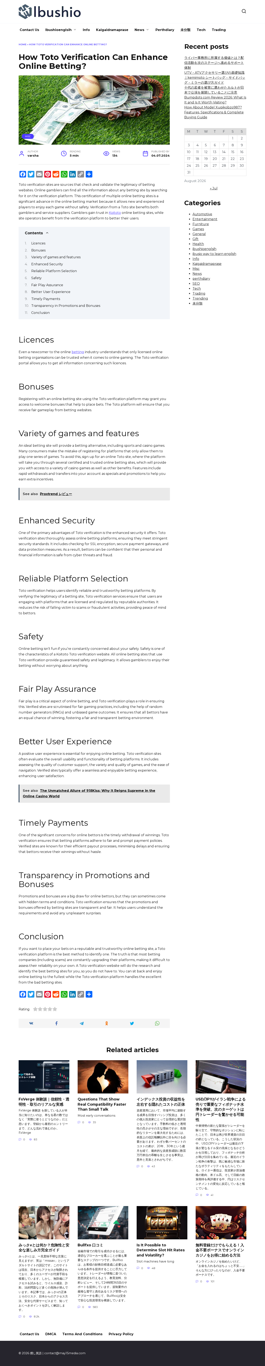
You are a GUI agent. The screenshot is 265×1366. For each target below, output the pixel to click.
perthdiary (201, 279)
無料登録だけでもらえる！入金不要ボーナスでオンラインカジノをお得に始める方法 (220, 1250)
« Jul (214, 188)
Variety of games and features (56, 257)
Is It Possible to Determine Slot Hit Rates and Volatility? (161, 1250)
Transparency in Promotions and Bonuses (65, 306)
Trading (219, 30)
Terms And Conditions (82, 1334)
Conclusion (40, 313)
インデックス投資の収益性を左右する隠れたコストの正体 (161, 1101)
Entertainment (205, 219)
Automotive (202, 214)
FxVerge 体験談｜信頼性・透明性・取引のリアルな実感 (44, 1101)
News (139, 30)
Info (86, 30)
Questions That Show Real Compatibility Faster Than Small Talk (102, 1104)
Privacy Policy (121, 1334)
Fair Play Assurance (47, 285)
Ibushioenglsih (58, 30)
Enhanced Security (47, 264)
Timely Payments (45, 299)
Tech (201, 30)
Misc (28, 136)
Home (22, 44)
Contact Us (29, 30)
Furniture (201, 224)
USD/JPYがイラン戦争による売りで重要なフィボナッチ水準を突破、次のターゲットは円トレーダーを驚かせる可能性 (221, 1109)
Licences (38, 243)
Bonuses (38, 250)
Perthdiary (164, 30)
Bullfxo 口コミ (90, 1245)
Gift (196, 239)
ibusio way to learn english (214, 254)
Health (198, 244)
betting (78, 352)
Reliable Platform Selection (54, 271)
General (199, 234)
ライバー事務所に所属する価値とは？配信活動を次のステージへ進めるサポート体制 (214, 63)
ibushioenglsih (204, 249)
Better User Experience (50, 292)
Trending (200, 298)
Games (198, 229)
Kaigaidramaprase (112, 30)
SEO (196, 284)
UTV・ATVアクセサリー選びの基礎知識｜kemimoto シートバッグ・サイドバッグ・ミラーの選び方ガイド (214, 78)
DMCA (50, 1334)
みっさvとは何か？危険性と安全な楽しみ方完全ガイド (44, 1247)
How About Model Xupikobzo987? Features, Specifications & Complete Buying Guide (214, 112)
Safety (36, 278)
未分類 (185, 30)
